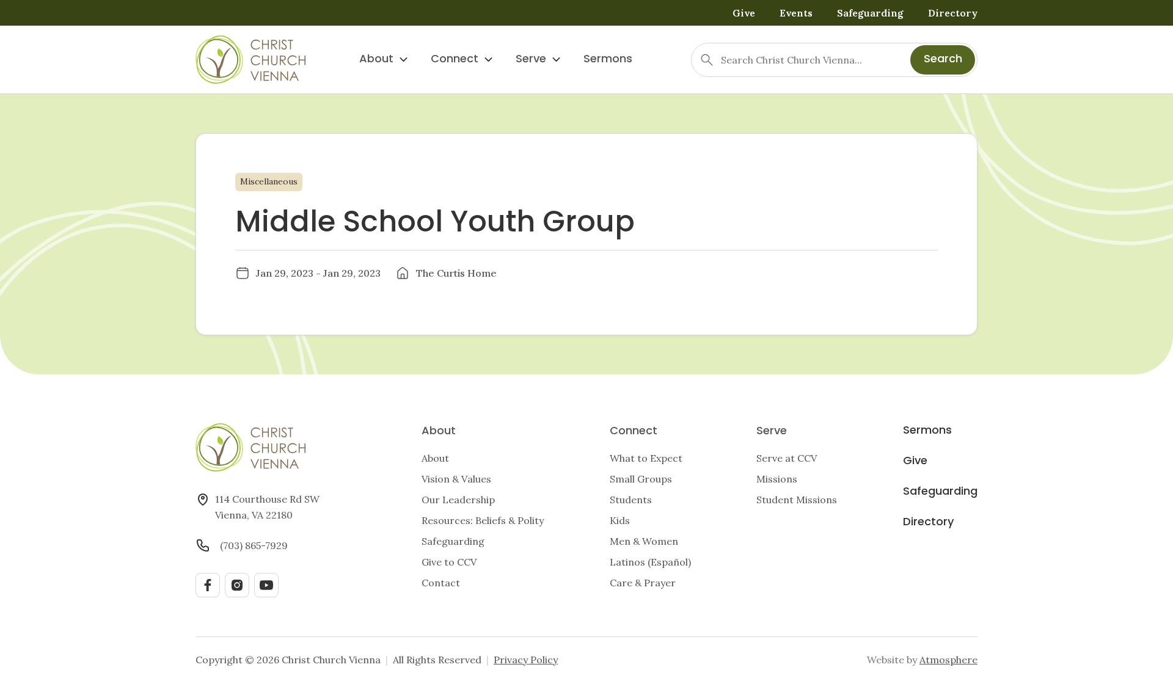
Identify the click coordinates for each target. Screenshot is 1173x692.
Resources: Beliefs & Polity (483, 520)
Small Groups (641, 479)
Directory (953, 13)
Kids (620, 520)
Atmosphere (948, 660)
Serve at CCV (786, 458)
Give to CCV (449, 562)
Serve (531, 59)
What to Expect (646, 458)
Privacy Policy (526, 660)
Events (796, 13)
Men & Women (644, 541)
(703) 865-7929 (254, 545)
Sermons (607, 59)
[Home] (250, 59)
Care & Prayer (643, 583)
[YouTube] (266, 585)
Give (744, 13)
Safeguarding (870, 13)
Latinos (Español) (650, 562)
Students (631, 500)
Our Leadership (458, 500)
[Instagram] (237, 585)
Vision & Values (456, 479)
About (376, 59)
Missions (776, 479)
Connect (454, 59)
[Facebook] (208, 585)
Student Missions (796, 500)
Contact (441, 583)
